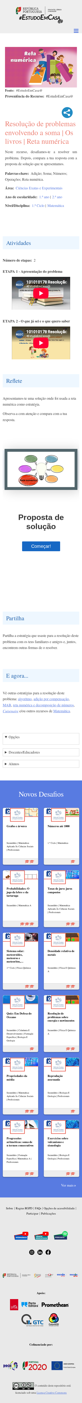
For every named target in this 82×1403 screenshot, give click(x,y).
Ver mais (67, 1185)
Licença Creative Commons (52, 1392)
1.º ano (44, 196)
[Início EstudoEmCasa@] (39, 10)
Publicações (48, 1213)
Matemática (55, 205)
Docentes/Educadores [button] (24, 752)
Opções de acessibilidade (59, 1208)
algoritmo (25, 698)
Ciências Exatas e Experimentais (39, 187)
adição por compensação (51, 698)
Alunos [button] (14, 763)
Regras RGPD (24, 1208)
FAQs (38, 1208)
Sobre (9, 1208)
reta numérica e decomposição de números (43, 705)
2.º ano (57, 196)
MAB (7, 705)
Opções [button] (14, 736)
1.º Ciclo (38, 205)
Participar (32, 1213)
